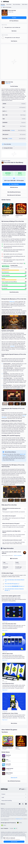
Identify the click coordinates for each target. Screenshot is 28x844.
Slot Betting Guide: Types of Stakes (10, 713)
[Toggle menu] (1, 1)
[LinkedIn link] (26, 804)
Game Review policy (14, 292)
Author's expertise (18, 555)
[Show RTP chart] (6, 111)
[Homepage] (6, 1)
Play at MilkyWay (15, 184)
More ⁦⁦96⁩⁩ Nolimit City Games (14, 781)
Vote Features (14, 41)
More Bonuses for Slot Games (14, 195)
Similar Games (24, 4)
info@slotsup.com (19, 818)
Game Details (8, 4)
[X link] (22, 804)
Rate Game (14, 30)
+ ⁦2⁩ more (10, 138)
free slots (12, 346)
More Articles (14, 723)
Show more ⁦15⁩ (14, 777)
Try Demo (14, 17)
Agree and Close (14, 841)
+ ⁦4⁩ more (13, 130)
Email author (15, 558)
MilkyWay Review (14, 187)
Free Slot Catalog (14, 86)
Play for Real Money (16, 4)
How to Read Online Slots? (8, 683)
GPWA (20, 822)
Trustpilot (13, 828)
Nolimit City (7, 83)
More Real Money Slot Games (14, 192)
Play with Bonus (14, 20)
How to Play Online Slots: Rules (9, 623)
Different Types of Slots (7, 653)
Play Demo (3, 4)
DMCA (4, 825)
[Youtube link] (19, 804)
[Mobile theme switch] (25, 1)
